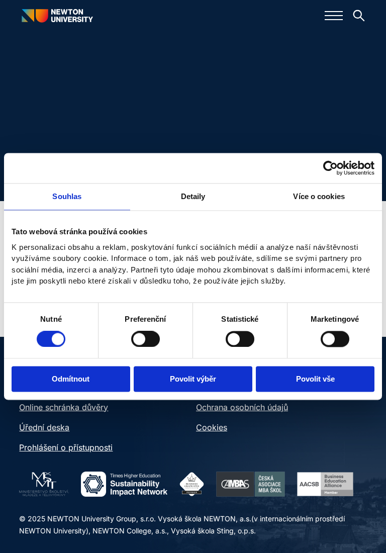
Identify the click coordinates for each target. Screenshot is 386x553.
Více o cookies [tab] (318, 196)
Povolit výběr (193, 379)
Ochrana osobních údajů (242, 407)
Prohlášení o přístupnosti (66, 447)
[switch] (145, 339)
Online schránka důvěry (63, 407)
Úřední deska (44, 427)
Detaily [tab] (193, 196)
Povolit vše (315, 379)
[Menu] (334, 15)
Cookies (211, 427)
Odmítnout (70, 379)
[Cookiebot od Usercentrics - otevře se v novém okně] (330, 167)
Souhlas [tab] (66, 196)
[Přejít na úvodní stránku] (56, 15)
